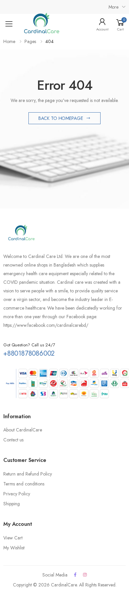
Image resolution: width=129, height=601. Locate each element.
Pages (30, 41)
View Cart (12, 537)
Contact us (13, 439)
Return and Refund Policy (27, 474)
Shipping (11, 503)
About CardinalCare (22, 429)
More (113, 7)
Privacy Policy (16, 493)
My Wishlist (13, 547)
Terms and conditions (23, 483)
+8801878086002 (29, 353)
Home (9, 41)
